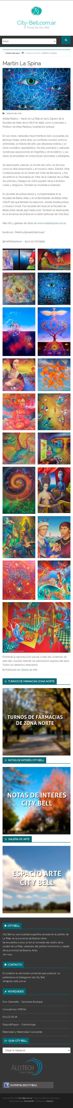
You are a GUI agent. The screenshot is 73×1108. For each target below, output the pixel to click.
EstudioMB (29, 1101)
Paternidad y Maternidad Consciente (22, 1032)
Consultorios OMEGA (14, 1009)
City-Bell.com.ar (36, 23)
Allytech (49, 1101)
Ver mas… (8, 954)
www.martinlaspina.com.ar (52, 223)
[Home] (22, 52)
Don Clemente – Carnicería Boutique (23, 1001)
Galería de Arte (13, 113)
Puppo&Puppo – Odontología (19, 1024)
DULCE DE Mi (10, 1017)
